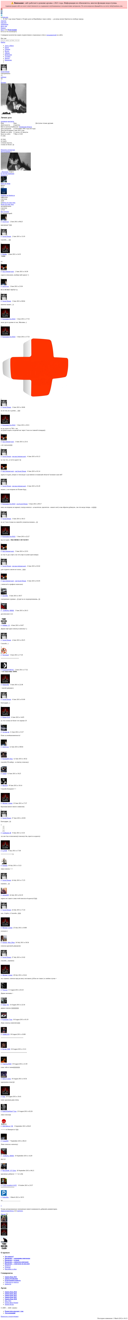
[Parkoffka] (4, 1195)
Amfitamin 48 (6, 833)
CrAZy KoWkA (7, 1185)
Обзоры (7, 49)
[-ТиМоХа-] (4, 609)
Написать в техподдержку (10, 1316)
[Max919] (4, 783)
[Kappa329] (4, 668)
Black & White (5, 183)
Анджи (4, 732)
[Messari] (4, 1221)
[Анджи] (4, 730)
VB (12, 1126)
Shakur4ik (5, 684)
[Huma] (5, 715)
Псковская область (25, 127)
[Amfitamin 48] (4, 831)
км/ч (12, 271)
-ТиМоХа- (5, 610)
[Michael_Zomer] (5, 801)
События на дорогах (12, 1282)
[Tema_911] (4, 1003)
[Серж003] (4, 1139)
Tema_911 (5, 1005)
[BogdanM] (4, 757)
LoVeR (4, 850)
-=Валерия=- (5, 172)
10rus (11, 759)
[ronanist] (4, 863)
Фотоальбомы (5, 151)
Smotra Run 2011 (11, 1297)
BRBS (12, 610)
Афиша (7, 53)
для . (19, 456)
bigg (3, 1096)
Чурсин (5, 990)
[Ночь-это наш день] (8, 202)
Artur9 (4, 773)
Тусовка (7, 56)
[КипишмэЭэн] (5, 317)
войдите (20, 1211)
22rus (9, 1079)
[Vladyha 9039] (4, 1062)
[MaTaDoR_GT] (4, 1169)
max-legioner (6, 271)
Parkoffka (5, 1197)
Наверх (3, 28)
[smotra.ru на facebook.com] (1, 13)
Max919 (5, 785)
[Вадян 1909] (4, 1047)
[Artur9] (4, 772)
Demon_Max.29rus (8, 942)
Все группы (5, 211)
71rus (10, 1019)
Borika (4, 254)
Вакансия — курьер (12, 1260)
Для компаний (10, 1313)
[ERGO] (4, 1077)
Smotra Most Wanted (11, 1302)
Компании (8, 55)
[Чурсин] (4, 988)
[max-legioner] (4, 270)
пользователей (51, 35)
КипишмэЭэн (7, 319)
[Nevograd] (4, 653)
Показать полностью (8, 150)
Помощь (7, 1267)
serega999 (5, 895)
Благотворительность (13, 1280)
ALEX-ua (5, 221)
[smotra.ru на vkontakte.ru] (1, 11)
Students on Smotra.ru (8, 195)
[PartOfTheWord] (4, 1109)
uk (8, 732)
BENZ (11, 670)
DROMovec (6, 1126)
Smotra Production (11, 1278)
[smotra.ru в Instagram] (4, 17)
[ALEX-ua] (4, 220)
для (20, 471)
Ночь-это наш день (7, 204)
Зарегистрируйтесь (7, 1211)
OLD (8, 717)
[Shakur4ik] (5, 683)
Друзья (3, 1214)
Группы (3, 175)
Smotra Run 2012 (11, 1295)
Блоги (7, 47)
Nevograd (5, 655)
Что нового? (9, 1256)
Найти (3, 42)
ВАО (14, 319)
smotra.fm (8, 1284)
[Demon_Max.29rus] (4, 941)
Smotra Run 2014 (11, 1292)
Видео (7, 51)
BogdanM (5, 759)
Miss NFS (8, 1301)
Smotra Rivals (9, 1304)
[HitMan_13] (4, 623)
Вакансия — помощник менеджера (17, 1258)
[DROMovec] (4, 1124)
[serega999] (4, 893)
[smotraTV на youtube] (1, 9)
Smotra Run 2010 (11, 1299)
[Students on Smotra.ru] (4, 193)
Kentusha (5, 1019)
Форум (7, 58)
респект (3, 82)
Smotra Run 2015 (11, 1277)
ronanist (4, 865)
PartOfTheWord (7, 1111)
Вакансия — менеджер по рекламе (17, 1264)
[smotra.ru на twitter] (1, 15)
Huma (4, 717)
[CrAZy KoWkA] (4, 1183)
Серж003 (5, 1141)
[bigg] (5, 1095)
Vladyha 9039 (6, 1064)
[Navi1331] (4, 1242)
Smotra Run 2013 (11, 1293)
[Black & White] (4, 182)
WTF (15, 1185)
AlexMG (5, 596)
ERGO (4, 1079)
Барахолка (8, 60)
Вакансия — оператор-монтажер (16, 1262)
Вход (2, 30)
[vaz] (4, 1228)
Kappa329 (5, 670)
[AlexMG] (4, 594)
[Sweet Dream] (4, 70)
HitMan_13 (6, 625)
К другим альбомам (7, 173)
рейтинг (3, 77)
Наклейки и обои (11, 1269)
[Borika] (5, 252)
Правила (8, 1265)
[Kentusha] (4, 1018)
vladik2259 (6, 1034)
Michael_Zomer (7, 803)
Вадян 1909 (6, 1049)
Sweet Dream (5, 72)
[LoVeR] (5, 849)
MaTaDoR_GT (7, 1170)
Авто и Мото (9, 46)
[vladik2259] (4, 1032)
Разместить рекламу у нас (14, 1311)
